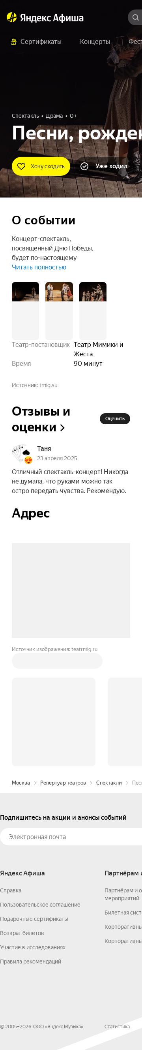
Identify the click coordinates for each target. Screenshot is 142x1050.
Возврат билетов (22, 813)
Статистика (117, 907)
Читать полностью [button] (39, 267)
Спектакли (109, 663)
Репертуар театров (63, 663)
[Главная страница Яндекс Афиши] (12, 17)
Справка (10, 771)
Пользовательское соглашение (40, 785)
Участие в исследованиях (32, 827)
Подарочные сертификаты (34, 799)
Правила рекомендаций (30, 842)
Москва (21, 663)
